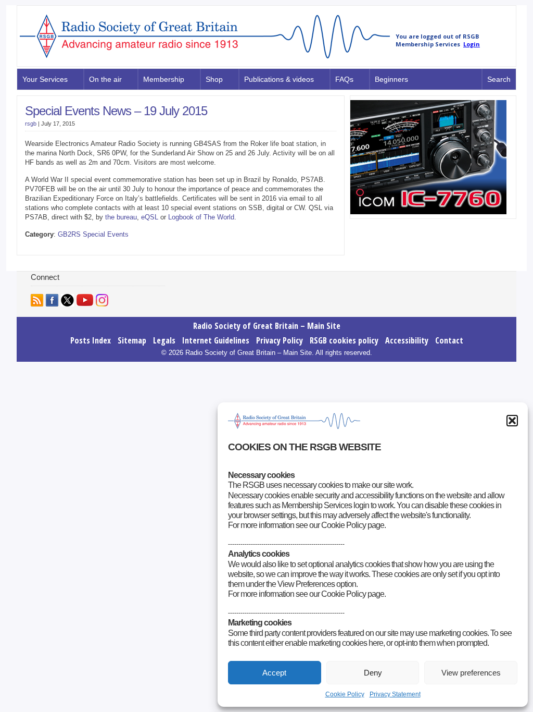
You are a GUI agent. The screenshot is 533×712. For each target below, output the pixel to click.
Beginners (391, 79)
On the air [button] (105, 79)
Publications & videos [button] (279, 79)
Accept (274, 672)
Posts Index (90, 340)
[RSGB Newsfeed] (37, 300)
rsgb (30, 123)
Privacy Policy (279, 340)
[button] (512, 420)
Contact (449, 340)
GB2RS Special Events (93, 234)
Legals (164, 340)
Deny (373, 672)
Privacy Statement (395, 694)
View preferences (471, 672)
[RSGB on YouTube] (85, 300)
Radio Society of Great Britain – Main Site (266, 326)
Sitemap (132, 340)
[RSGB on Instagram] (102, 300)
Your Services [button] (45, 79)
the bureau (121, 217)
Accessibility (406, 340)
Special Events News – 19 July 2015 (116, 111)
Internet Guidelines (215, 340)
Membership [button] (163, 79)
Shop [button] (214, 79)
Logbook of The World (201, 217)
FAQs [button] (344, 79)
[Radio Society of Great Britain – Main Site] (205, 59)
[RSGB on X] (67, 300)
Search (499, 79)
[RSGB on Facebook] (52, 300)
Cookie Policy (344, 694)
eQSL (150, 217)
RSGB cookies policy (344, 340)
